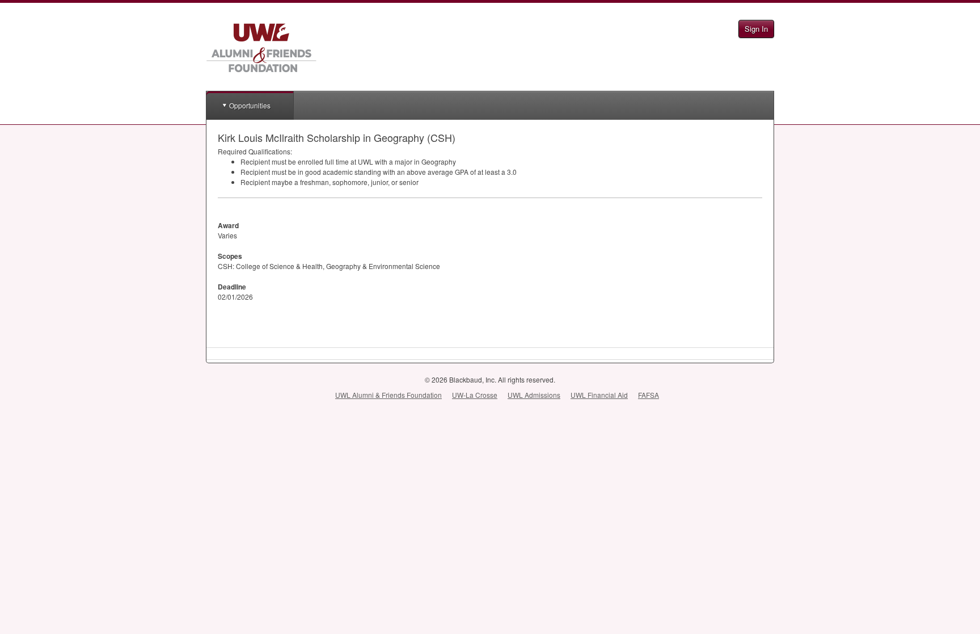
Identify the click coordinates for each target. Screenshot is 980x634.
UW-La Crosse (474, 395)
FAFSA (648, 395)
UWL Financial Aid (599, 395)
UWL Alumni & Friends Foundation (388, 395)
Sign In (756, 28)
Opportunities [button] (250, 105)
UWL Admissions (534, 395)
